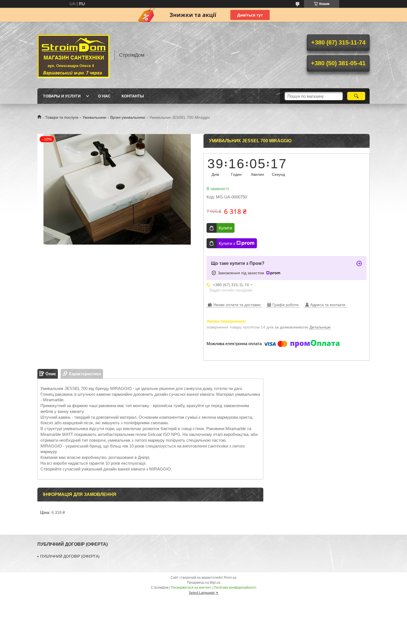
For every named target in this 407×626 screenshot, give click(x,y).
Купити (225, 228)
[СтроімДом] (73, 55)
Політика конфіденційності (235, 587)
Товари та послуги (61, 117)
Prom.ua (230, 578)
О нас (104, 96)
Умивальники (94, 117)
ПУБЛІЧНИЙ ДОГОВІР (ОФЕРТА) (70, 556)
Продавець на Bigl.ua (203, 582)
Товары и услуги (62, 96)
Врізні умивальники (127, 117)
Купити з (227, 243)
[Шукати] (356, 96)
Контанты (133, 96)
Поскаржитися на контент (191, 587)
